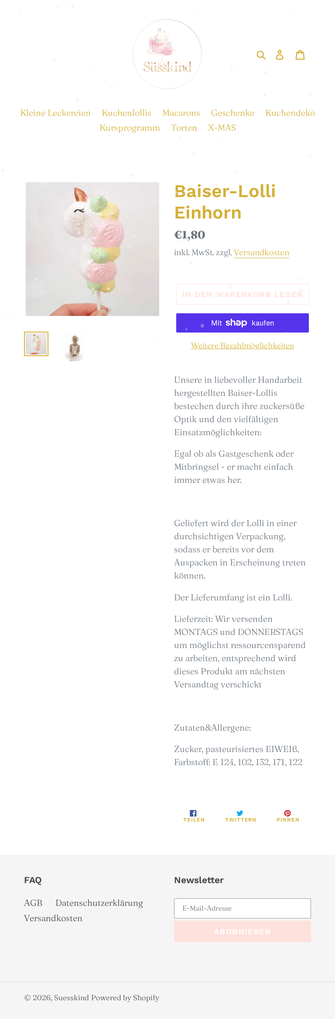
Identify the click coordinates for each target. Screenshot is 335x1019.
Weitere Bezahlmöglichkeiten (242, 345)
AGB (33, 902)
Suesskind (71, 997)
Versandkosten (261, 252)
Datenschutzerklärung (99, 902)
